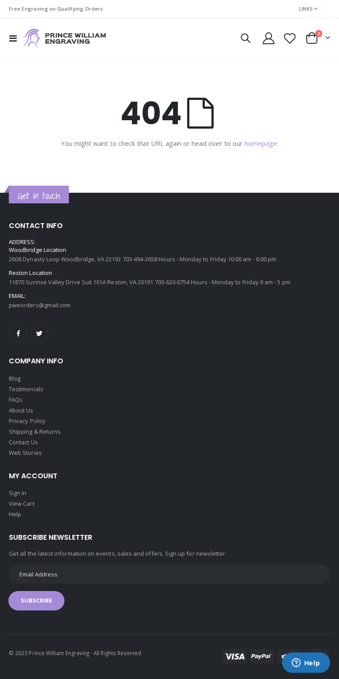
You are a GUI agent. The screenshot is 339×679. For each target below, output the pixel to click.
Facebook (18, 333)
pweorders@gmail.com (40, 305)
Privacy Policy (27, 421)
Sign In (17, 493)
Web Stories (25, 453)
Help (15, 514)
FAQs (16, 400)
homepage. (262, 143)
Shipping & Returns (34, 431)
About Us (21, 410)
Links (306, 8)
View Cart (21, 503)
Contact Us (23, 442)
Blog (14, 378)
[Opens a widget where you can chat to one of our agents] (306, 663)
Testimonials (26, 389)
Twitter (39, 333)
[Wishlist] (290, 38)
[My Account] (268, 38)
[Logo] (64, 38)
